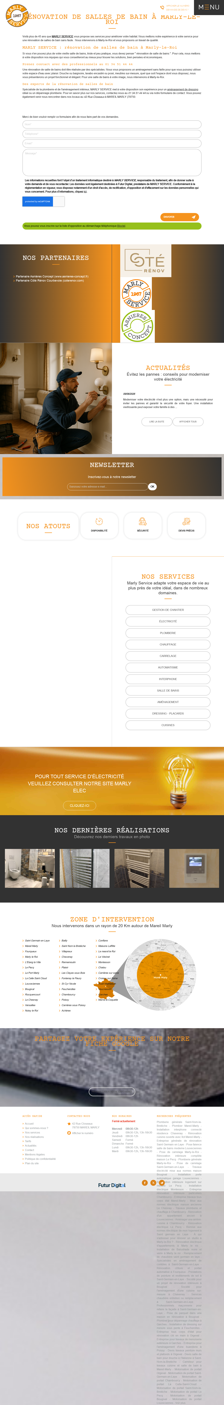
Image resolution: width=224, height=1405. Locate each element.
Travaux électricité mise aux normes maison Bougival (179, 1171)
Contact (29, 1150)
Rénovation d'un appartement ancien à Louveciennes (179, 1216)
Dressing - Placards (168, 713)
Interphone (168, 679)
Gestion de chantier (168, 609)
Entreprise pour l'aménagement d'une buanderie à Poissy (179, 1347)
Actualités (30, 1145)
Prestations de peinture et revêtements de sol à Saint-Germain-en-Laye (179, 1276)
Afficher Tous (188, 421)
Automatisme (168, 667)
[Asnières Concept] (137, 326)
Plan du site (32, 1163)
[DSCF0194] (139, 868)
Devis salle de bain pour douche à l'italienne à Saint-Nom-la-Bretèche (179, 1358)
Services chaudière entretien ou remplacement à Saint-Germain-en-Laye (179, 1298)
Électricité (168, 621)
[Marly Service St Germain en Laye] (136, 293)
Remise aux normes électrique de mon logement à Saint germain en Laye (179, 1231)
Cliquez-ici (79, 805)
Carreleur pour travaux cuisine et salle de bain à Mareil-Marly (179, 1365)
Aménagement (168, 702)
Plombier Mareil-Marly (185, 1125)
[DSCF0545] (194, 868)
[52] (85, 868)
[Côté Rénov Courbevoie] (145, 260)
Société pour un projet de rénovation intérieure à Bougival (179, 1283)
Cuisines (168, 725)
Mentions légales (35, 1154)
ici (85, 191)
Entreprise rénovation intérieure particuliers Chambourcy (179, 1193)
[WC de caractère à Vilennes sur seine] (30, 868)
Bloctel (121, 225)
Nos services (32, 1132)
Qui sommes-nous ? (36, 1128)
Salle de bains (168, 690)
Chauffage (168, 644)
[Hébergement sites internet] (112, 1191)
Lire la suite (156, 421)
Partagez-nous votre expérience (112, 1091)
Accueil (29, 1123)
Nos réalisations (34, 1137)
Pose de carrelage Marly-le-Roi (179, 1152)
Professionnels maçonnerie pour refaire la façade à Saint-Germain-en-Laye (179, 1309)
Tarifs (28, 1141)
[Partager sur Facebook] (145, 1183)
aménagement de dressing (182, 89)
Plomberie (168, 633)
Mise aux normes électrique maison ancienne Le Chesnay (179, 1204)
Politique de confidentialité (40, 1159)
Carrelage (168, 656)
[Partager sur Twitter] (153, 1183)
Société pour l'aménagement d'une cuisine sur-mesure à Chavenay (179, 1290)
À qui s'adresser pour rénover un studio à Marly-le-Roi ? (179, 1238)
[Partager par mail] (162, 1183)
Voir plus (180, 1403)
